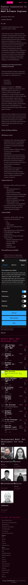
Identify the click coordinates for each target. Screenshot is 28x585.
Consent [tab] (5, 265)
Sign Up (4, 576)
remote (5, 329)
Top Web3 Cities (6, 529)
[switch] (24, 296)
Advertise (4, 561)
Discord (4, 559)
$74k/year (16, 464)
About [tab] (23, 265)
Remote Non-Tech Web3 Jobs (9, 522)
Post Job (9, 2)
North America (5, 545)
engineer (11, 329)
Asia (3, 536)
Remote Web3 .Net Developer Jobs (10, 339)
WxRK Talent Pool (6, 555)
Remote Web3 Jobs (7, 520)
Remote (3, 333)
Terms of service (6, 564)
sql (2, 329)
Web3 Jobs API (5, 570)
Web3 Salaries (5, 524)
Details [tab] (14, 265)
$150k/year (16, 486)
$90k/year (3, 464)
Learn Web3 (5, 531)
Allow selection (14, 318)
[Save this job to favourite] (26, 347)
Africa (3, 541)
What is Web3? (5, 549)
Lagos (20, 426)
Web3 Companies (6, 553)
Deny (14, 323)
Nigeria (21, 427)
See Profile (3, 468)
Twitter (3, 557)
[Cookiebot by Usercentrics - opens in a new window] (19, 261)
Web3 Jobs (23, 2)
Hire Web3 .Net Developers (10, 517)
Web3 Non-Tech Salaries (8, 526)
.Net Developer (4, 466)
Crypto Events (5, 566)
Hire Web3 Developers (7, 533)
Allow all (14, 313)
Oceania (4, 543)
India (20, 420)
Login (3, 574)
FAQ (3, 551)
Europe (4, 539)
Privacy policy (5, 572)
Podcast (4, 568)
